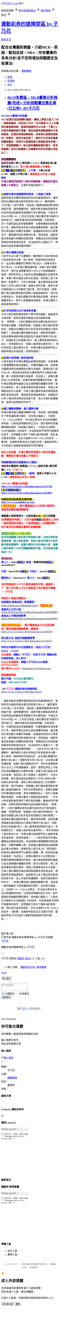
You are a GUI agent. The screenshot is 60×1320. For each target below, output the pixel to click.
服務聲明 (34, 1267)
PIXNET (14, 1264)
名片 (9, 84)
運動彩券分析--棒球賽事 (33, 967)
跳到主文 (6, 39)
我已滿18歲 (7, 1304)
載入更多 (6, 978)
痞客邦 (21, 958)
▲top (4, 972)
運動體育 (26, 71)
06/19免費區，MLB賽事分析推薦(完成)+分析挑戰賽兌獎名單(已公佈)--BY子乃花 (32, 103)
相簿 (9, 77)
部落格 (11, 81)
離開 (18, 1304)
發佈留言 (6, 997)
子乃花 (5, 941)
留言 (27, 958)
